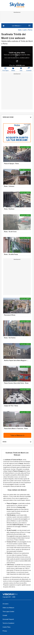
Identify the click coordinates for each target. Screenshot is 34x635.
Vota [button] (21, 70)
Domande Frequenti (8, 619)
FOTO (4, 442)
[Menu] (29, 25)
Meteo (13, 70)
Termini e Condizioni (8, 623)
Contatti (5, 615)
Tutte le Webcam (16, 435)
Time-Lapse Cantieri (8, 611)
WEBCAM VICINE (8, 117)
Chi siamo (5, 604)
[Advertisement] (17, 17)
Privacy (5, 631)
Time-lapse (5, 70)
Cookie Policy (6, 627)
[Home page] (3, 25)
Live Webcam (16, 26)
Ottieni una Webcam (8, 607)
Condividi (28, 70)
